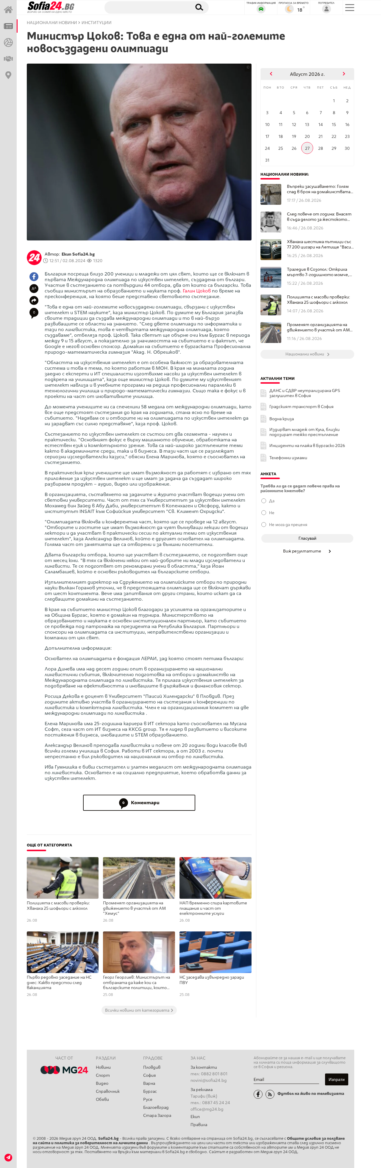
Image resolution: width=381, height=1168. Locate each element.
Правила (198, 1124)
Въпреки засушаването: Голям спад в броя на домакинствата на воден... (318, 189)
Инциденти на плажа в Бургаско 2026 (307, 445)
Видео (102, 1083)
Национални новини (52, 22)
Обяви (102, 1099)
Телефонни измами (288, 457)
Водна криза (281, 418)
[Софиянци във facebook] (258, 1094)
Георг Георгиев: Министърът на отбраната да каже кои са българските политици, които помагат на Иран (136, 983)
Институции (97, 22)
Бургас (150, 1091)
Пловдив (151, 1067)
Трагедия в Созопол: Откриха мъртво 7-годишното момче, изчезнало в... (318, 272)
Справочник (108, 1091)
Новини (103, 1067)
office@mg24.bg (207, 1109)
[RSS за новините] (270, 1094)
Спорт (103, 1075)
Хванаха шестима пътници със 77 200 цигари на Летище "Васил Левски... (320, 244)
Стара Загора (157, 1115)
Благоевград (156, 1107)
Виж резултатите (302, 551)
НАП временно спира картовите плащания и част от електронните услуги (213, 908)
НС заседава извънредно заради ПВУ (211, 980)
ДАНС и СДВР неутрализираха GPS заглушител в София (304, 393)
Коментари (141, 802)
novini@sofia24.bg (208, 1080)
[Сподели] (33, 300)
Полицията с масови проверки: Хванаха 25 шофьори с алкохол (58, 906)
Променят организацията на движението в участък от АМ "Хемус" (134, 908)
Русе (147, 1099)
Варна (149, 1083)
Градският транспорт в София (301, 406)
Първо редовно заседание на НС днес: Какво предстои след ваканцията (59, 982)
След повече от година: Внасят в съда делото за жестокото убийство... (319, 217)
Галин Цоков (197, 291)
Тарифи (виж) (203, 1096)
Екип (195, 1116)
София (149, 1075)
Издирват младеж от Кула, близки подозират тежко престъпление (304, 432)
